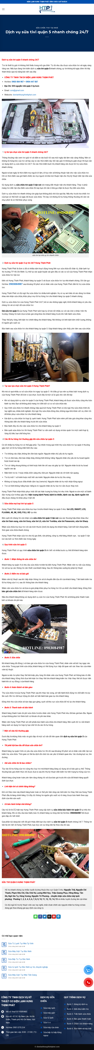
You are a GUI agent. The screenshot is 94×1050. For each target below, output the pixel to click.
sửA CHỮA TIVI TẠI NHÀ (47, 28)
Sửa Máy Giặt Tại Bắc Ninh (19, 951)
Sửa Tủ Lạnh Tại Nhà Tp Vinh (20, 943)
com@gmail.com (17, 90)
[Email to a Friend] (49, 917)
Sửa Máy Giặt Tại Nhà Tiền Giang (22, 975)
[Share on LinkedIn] (58, 917)
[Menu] (3, 9)
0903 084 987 (18, 82)
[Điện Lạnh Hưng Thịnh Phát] (47, 9)
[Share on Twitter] (45, 917)
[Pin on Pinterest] (54, 917)
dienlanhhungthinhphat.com (24, 95)
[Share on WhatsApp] (35, 917)
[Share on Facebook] (40, 917)
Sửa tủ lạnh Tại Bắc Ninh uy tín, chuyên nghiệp (28, 967)
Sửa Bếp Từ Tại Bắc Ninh (19, 959)
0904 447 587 (32, 82)
